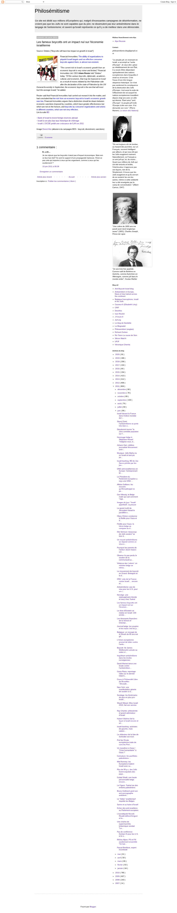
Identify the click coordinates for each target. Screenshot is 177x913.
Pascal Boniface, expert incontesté (126, 848)
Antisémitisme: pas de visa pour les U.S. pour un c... (127, 589)
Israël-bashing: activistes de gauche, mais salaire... (127, 729)
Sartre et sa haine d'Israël (127, 805)
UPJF (117, 341)
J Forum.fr (119, 317)
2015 (117, 372)
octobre (121, 396)
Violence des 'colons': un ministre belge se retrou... (127, 565)
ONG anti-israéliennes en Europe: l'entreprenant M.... (127, 471)
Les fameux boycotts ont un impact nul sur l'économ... (127, 605)
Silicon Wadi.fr (120, 338)
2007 (117, 883)
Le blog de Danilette (123, 323)
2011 (117, 386)
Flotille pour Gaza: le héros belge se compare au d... (125, 526)
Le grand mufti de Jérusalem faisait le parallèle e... (126, 510)
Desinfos (118, 311)
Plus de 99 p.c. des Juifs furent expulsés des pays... (127, 771)
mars (120, 861)
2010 (117, 873)
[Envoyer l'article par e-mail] (40, 135)
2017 (117, 365)
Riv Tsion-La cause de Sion (126, 335)
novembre (122, 393)
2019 (117, 358)
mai (119, 854)
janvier (120, 868)
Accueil (72, 177)
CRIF (117, 308)
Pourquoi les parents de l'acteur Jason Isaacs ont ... (127, 550)
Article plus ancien (98, 177)
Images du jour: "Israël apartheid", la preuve (126, 503)
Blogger (93, 907)
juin (119, 411)
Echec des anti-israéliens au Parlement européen (127, 809)
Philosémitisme (52, 11)
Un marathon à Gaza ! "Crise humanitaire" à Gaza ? (126, 750)
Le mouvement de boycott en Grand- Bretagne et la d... (127, 573)
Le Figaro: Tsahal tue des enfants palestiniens (127, 786)
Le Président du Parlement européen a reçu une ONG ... (127, 479)
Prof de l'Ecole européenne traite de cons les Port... (126, 742)
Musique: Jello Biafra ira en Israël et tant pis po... (127, 455)
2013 (117, 379)
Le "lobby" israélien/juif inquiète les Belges (126, 800)
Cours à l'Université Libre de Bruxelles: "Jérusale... (127, 681)
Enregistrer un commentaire (51, 172)
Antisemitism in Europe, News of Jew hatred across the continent (126, 294)
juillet (120, 407)
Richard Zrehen (121, 332)
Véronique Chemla (122, 345)
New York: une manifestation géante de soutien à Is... (126, 689)
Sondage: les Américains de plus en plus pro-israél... (127, 697)
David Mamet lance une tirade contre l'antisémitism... (126, 665)
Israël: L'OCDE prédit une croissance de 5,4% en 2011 (61, 123)
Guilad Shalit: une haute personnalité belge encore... (127, 779)
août (120, 403)
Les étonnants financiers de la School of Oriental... (127, 620)
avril (119, 858)
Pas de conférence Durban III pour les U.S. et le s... (127, 834)
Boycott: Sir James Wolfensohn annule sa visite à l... (127, 650)
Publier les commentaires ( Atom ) (62, 181)
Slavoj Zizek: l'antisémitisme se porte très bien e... (127, 423)
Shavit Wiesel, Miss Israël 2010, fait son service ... (127, 705)
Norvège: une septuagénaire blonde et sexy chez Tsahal (127, 597)
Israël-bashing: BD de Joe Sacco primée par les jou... (127, 463)
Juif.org (118, 320)
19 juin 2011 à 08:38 (50, 166)
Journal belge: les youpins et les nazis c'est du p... (127, 627)
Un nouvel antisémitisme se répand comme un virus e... (127, 542)
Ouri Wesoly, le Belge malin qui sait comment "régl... (127, 497)
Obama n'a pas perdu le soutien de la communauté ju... (127, 557)
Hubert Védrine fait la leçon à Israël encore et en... (127, 721)
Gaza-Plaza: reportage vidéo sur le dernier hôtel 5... (126, 673)
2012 (117, 383)
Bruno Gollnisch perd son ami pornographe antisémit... (127, 793)
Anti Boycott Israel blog (124, 289)
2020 (117, 354)
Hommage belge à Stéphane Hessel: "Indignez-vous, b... (126, 439)
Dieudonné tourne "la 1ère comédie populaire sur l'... (127, 431)
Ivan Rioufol (120, 314)
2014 (117, 376)
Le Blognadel (120, 326)
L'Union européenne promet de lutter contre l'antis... (127, 642)
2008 (117, 880)
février (120, 865)
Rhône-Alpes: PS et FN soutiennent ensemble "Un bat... (127, 842)
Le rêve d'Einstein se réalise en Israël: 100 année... (126, 613)
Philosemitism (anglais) (124, 329)
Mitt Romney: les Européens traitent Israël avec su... (125, 764)
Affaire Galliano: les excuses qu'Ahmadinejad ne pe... (126, 487)
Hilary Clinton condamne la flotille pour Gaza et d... (127, 518)
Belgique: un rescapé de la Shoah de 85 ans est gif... (127, 634)
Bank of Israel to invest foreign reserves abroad (58, 118)
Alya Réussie (120, 41)
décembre (122, 389)
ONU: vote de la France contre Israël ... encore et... (127, 581)
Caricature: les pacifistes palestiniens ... (127, 757)
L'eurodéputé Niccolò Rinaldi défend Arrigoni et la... (127, 816)
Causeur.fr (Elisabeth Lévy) (126, 304)
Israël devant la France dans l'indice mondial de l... (126, 416)
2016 (117, 369)
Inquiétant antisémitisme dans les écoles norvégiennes (127, 658)
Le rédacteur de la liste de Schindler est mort (127, 735)
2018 (117, 361)
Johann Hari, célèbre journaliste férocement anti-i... (127, 447)
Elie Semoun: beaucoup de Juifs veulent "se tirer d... (127, 534)
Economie (48, 137)
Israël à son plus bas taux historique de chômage (58, 121)
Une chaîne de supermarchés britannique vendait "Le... (126, 825)
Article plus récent (44, 177)
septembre (122, 400)
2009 (117, 876)
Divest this (46, 129)
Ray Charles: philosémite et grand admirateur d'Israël (127, 713)
